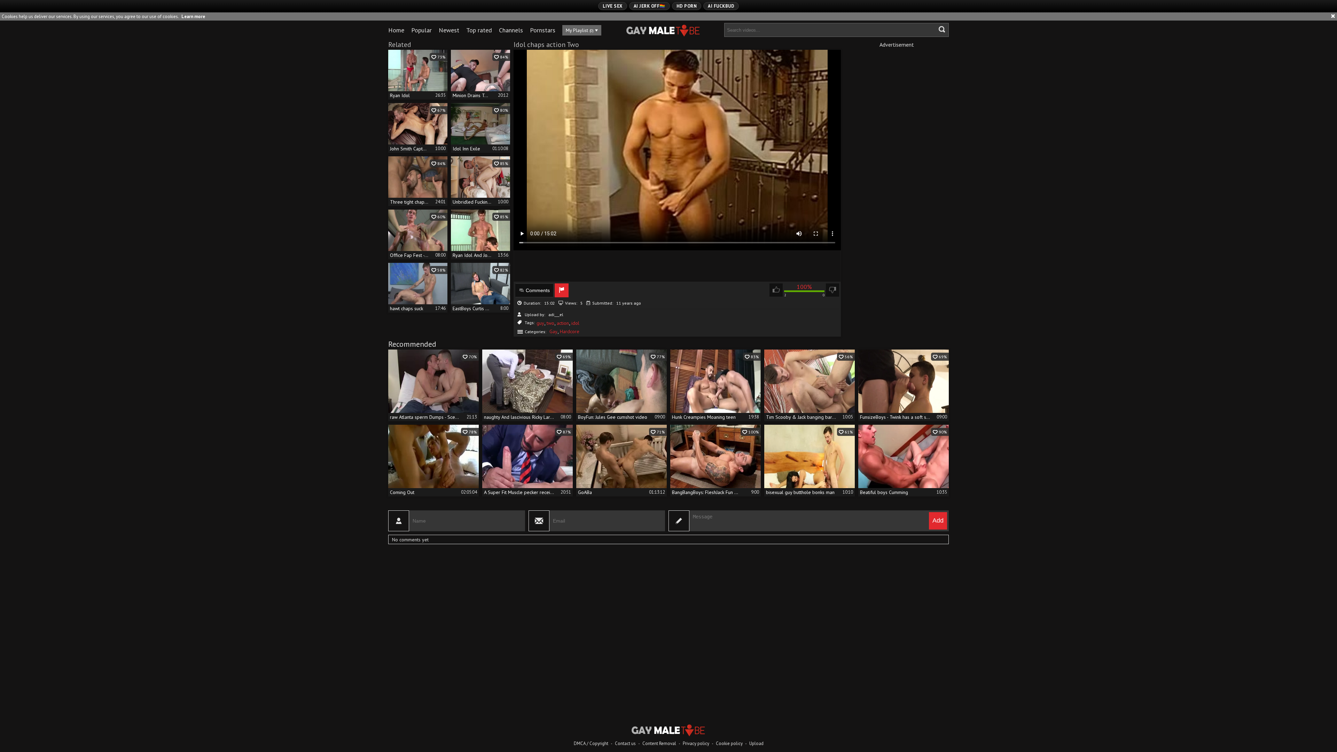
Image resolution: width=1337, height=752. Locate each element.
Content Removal (659, 743)
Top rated (479, 30)
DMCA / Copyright (591, 743)
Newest (449, 30)
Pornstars (542, 30)
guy (540, 323)
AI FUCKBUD (721, 6)
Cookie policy (729, 743)
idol (575, 323)
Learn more (193, 16)
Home (396, 30)
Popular (421, 30)
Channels (511, 30)
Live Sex (613, 6)
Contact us (625, 743)
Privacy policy (696, 743)
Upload (756, 743)
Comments (538, 290)
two (550, 323)
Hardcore (569, 331)
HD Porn (687, 6)
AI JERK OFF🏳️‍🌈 (649, 6)
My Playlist (580, 30)
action (563, 323)
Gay (553, 331)
